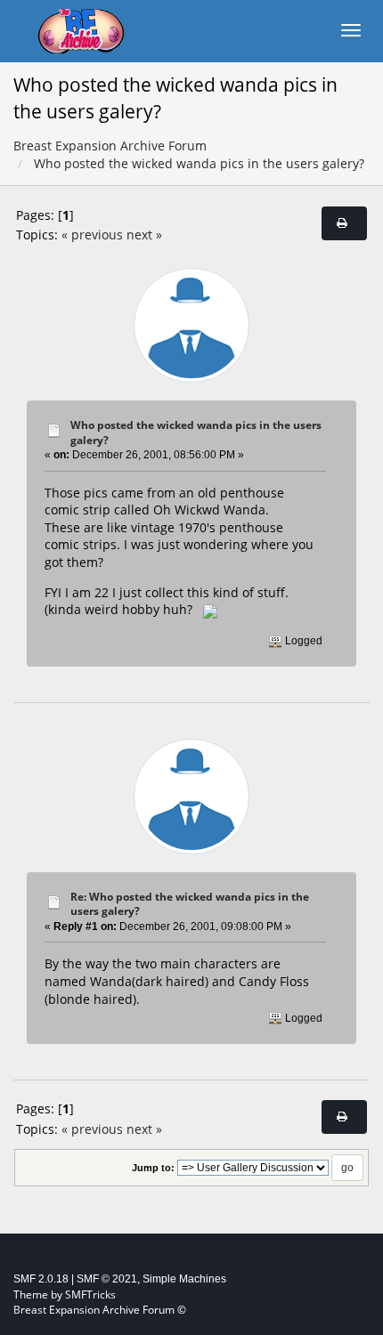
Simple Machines (184, 1279)
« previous (92, 234)
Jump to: (153, 1167)
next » (144, 234)
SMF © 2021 (107, 1279)
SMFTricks (90, 1294)
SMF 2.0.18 (41, 1279)
